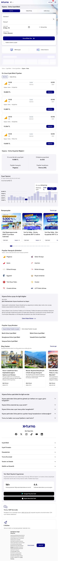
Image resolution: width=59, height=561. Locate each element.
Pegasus (15, 168)
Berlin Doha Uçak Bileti (9, 333)
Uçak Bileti (8, 68)
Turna (3, 68)
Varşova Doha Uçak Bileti (10, 341)
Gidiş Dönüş (13, 77)
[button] (8, 198)
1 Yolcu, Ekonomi (8, 33)
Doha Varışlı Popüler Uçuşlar (29, 329)
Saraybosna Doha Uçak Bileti (11, 337)
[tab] (11, 10)
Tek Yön (5, 77)
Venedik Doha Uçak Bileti (38, 337)
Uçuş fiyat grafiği (5, 180)
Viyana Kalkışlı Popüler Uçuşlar (11, 329)
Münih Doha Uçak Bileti (37, 333)
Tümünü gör (53, 210)
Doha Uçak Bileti (16, 68)
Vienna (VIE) (42, 168)
